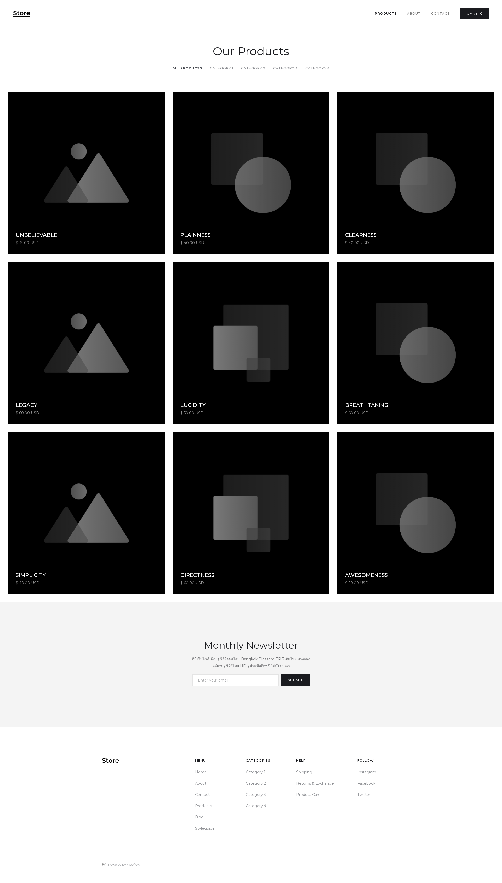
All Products (187, 68)
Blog (199, 817)
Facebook (366, 783)
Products (386, 13)
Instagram (366, 772)
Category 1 (221, 68)
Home (201, 772)
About (414, 13)
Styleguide (205, 828)
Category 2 (253, 68)
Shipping (304, 772)
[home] (21, 13)
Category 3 (285, 68)
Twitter (363, 794)
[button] (474, 13)
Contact (440, 13)
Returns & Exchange (315, 783)
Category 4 (317, 68)
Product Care (308, 794)
